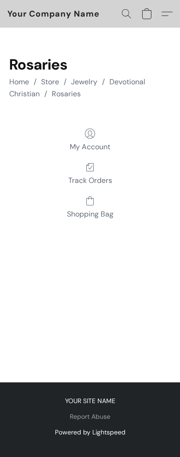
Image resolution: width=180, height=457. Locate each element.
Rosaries (66, 94)
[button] (53, 14)
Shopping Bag (90, 214)
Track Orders (90, 180)
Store (50, 82)
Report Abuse (90, 416)
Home (19, 82)
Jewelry (84, 82)
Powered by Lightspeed (90, 432)
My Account (90, 147)
